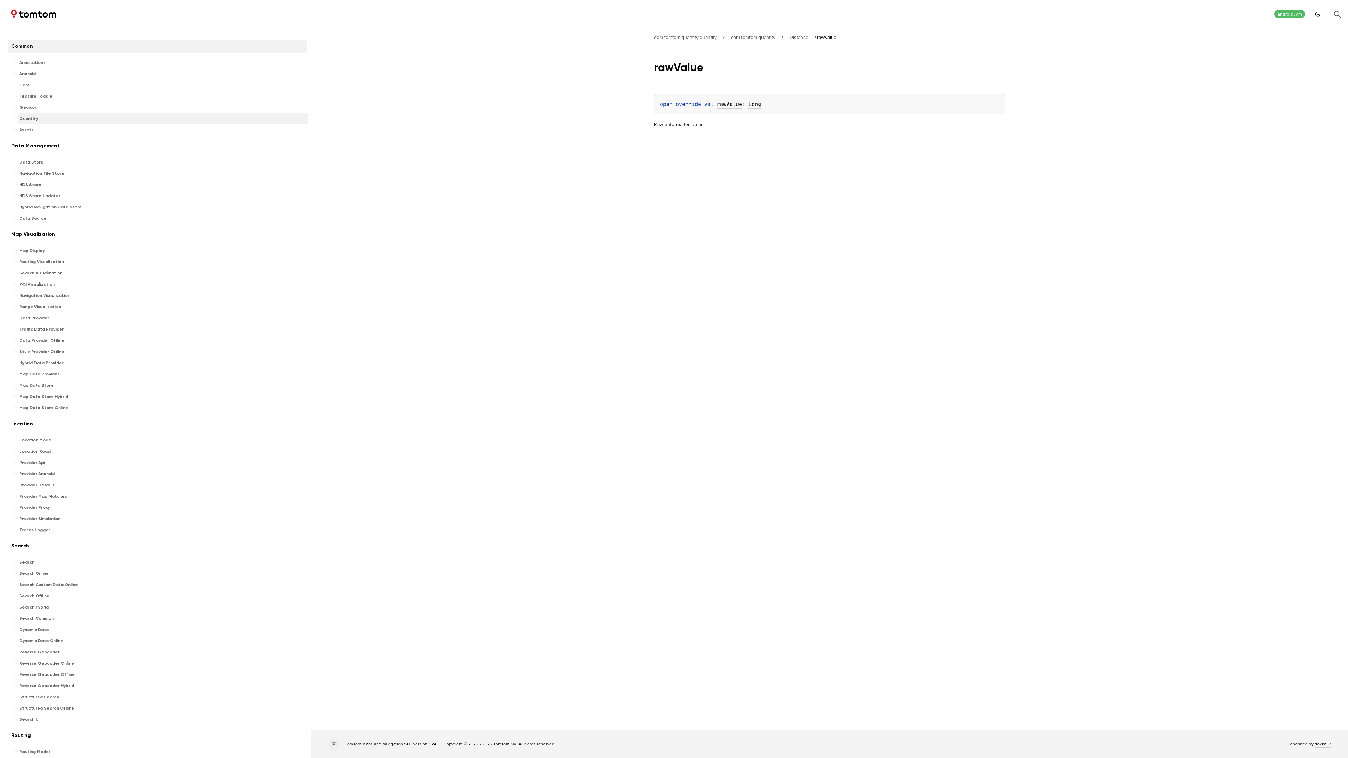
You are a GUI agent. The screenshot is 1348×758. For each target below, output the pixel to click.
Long (754, 104)
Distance (798, 37)
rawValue (729, 104)
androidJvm (1289, 14)
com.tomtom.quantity (753, 37)
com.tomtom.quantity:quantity (685, 37)
